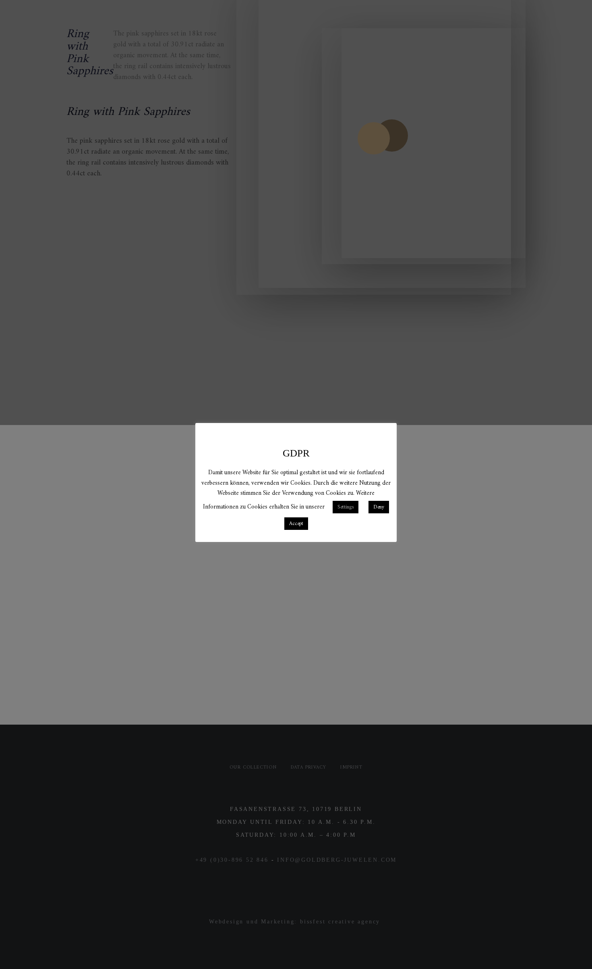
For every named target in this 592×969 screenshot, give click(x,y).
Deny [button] (378, 507)
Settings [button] (345, 507)
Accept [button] (296, 523)
